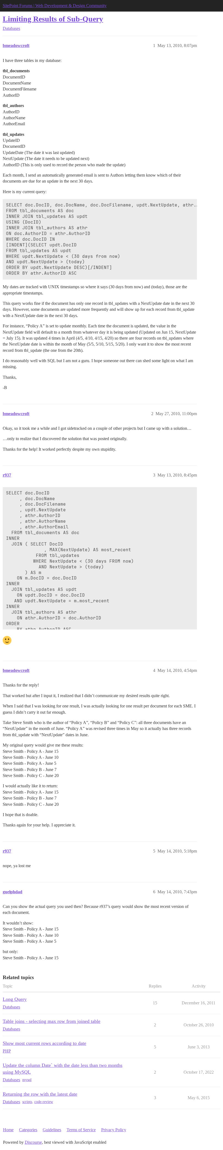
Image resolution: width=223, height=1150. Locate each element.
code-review (43, 1102)
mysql (27, 1080)
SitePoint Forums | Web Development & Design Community (55, 5)
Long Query (15, 999)
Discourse (33, 1142)
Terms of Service (81, 1129)
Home (8, 1129)
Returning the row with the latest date (40, 1094)
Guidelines (52, 1129)
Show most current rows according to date (44, 1043)
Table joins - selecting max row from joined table (51, 1021)
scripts (27, 1102)
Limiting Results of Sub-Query (53, 19)
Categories (28, 1129)
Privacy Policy (113, 1129)
